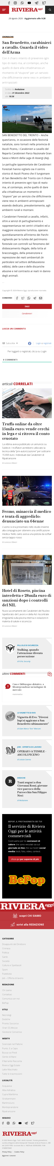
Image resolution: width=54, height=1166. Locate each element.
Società (5, 961)
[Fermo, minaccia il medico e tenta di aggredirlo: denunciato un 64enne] (27, 511)
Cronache (8, 36)
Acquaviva (7, 1085)
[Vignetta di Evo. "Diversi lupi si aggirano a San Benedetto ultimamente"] (27, 720)
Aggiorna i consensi (9, 1155)
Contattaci (7, 994)
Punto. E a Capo (10, 1048)
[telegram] (36, 2)
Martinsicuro (8, 1102)
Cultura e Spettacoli (11, 965)
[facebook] (9, 2)
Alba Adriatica (8, 1090)
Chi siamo (7, 990)
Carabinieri (27, 313)
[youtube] (29, 2)
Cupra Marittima (10, 1094)
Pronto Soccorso (10, 1023)
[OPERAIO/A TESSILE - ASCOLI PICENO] (27, 753)
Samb (5, 956)
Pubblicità (7, 973)
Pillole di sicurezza (27, 645)
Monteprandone (10, 1107)
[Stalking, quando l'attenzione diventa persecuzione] (27, 653)
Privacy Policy (7, 1152)
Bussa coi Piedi (9, 1052)
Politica (5, 952)
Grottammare (9, 1098)
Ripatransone (8, 1111)
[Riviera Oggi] (27, 10)
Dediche (21, 778)
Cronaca (6, 948)
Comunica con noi (11, 998)
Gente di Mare (9, 1056)
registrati (47, 343)
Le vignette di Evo (26, 712)
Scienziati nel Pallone (12, 1044)
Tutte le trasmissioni (12, 1073)
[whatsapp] (22, 2)
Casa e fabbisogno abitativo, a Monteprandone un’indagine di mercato (29, 687)
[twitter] (44, 2)
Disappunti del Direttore (14, 944)
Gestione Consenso (12, 1031)
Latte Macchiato (9, 1069)
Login (38, 343)
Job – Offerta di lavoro (12, 978)
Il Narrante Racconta (12, 1061)
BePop (5, 1002)
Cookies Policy (19, 1152)
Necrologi (6, 1015)
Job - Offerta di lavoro (29, 747)
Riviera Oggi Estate (11, 1065)
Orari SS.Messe (10, 1027)
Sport (5, 969)
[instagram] (15, 2)
